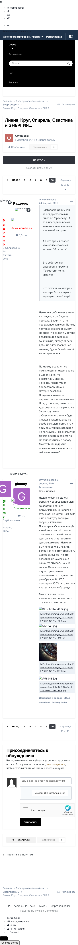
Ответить (39, 159)
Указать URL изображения (50, 792)
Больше (13, 82)
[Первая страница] (7, 180)
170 (22, 515)
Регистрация (54, 36)
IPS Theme (13, 905)
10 (52, 180)
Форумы (11, 91)
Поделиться (17, 147)
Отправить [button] (30, 822)
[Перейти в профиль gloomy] (21, 496)
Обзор (12, 44)
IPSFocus (29, 905)
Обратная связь (61, 905)
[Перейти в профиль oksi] (9, 138)
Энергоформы (46, 139)
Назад (16, 180)
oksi (26, 135)
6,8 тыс (23, 235)
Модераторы (63, 91)
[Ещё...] (71, 201)
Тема (42, 905)
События (28, 91)
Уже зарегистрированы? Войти (22, 36)
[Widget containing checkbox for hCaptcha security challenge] (47, 810)
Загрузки (45, 91)
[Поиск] (69, 63)
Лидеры (42, 100)
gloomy (21, 484)
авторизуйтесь (56, 764)
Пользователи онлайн (19, 100)
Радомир (20, 203)
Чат (11, 72)
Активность (15, 54)
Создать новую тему (39, 167)
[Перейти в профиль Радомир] (21, 216)
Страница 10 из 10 (65, 182)
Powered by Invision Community (39, 910)
